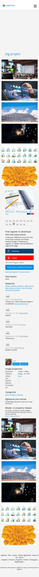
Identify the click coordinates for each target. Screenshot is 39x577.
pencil (31, 286)
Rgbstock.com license (15, 399)
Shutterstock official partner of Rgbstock (11, 567)
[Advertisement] (19, 30)
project (11, 288)
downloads (24, 212)
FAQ (7, 416)
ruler (23, 288)
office (26, 286)
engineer (20, 286)
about (21, 557)
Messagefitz (23, 313)
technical (8, 290)
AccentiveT (18, 299)
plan (6, 288)
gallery (24, 364)
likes (7, 214)
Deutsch (12, 560)
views (12, 212)
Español (19, 560)
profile (16, 364)
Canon (20, 376)
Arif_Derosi (22, 325)
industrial (20, 395)
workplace (16, 290)
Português (33, 560)
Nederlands (19, 562)
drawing (14, 286)
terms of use (15, 416)
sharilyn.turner (19, 348)
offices (7, 395)
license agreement (24, 555)
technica (29, 288)
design (7, 286)
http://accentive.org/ (21, 304)
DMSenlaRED (23, 336)
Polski (26, 560)
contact (14, 555)
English (4, 560)
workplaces (13, 395)
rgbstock (10, 5)
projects (18, 288)
